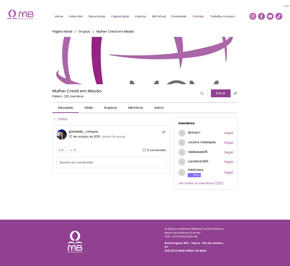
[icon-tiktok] (278, 16)
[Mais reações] (73, 150)
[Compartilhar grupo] (235, 93)
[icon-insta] (252, 16)
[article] (111, 149)
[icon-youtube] (270, 16)
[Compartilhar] (163, 131)
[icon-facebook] (261, 16)
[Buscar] (202, 93)
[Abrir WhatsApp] (280, 256)
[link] (65, 107)
